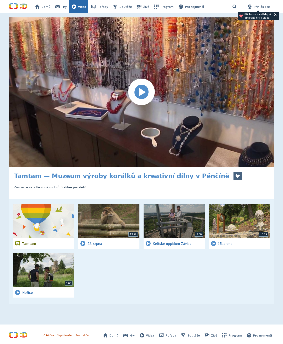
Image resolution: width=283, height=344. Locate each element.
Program (167, 7)
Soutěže (126, 7)
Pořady (103, 7)
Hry (64, 7)
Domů (45, 7)
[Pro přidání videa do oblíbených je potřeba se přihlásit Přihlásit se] (237, 176)
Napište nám (64, 335)
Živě (146, 7)
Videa (82, 7)
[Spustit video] (141, 92)
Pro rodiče (82, 335)
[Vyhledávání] (234, 6)
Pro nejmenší (194, 7)
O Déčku (49, 335)
